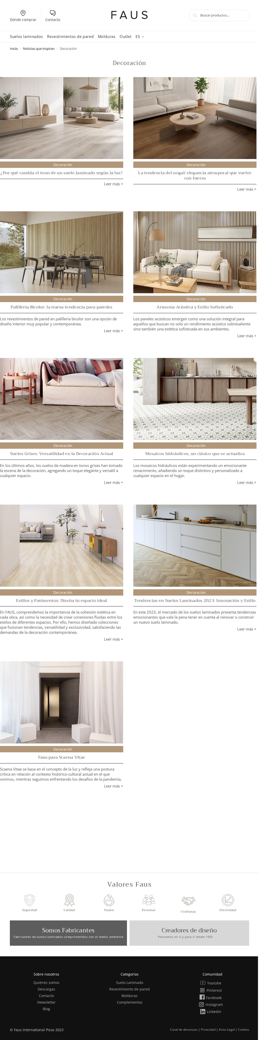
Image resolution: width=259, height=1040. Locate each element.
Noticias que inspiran (39, 48)
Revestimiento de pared (129, 989)
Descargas (46, 989)
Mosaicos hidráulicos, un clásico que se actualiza (195, 453)
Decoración (62, 164)
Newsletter (46, 1002)
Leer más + (113, 183)
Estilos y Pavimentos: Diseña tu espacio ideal (61, 600)
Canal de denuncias (184, 1029)
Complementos (129, 1002)
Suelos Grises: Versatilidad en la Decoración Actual (61, 453)
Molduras (129, 995)
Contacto (52, 19)
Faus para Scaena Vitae (61, 757)
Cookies (243, 1029)
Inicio (14, 48)
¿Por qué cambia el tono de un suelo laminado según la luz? (61, 172)
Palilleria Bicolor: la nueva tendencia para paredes (61, 307)
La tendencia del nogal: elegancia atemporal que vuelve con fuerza (194, 175)
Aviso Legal (227, 1029)
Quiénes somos (46, 982)
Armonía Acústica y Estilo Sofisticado (195, 307)
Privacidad (208, 1029)
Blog (46, 1008)
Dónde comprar (23, 19)
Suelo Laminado (129, 982)
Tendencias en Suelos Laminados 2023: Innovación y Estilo (195, 600)
